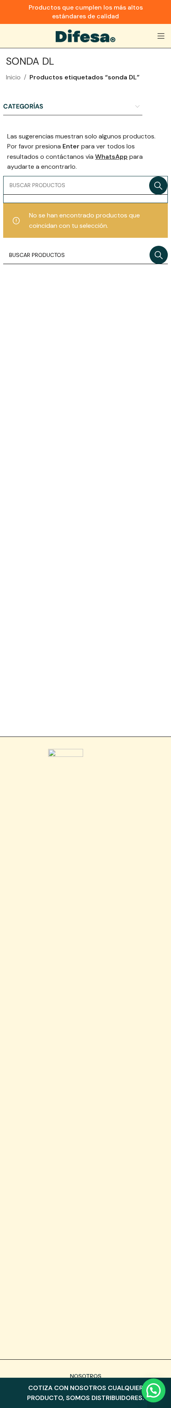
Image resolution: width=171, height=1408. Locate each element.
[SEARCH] (158, 185)
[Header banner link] (85, 12)
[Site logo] (85, 35)
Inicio (13, 77)
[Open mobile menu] (161, 36)
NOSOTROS (85, 1376)
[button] (153, 1390)
